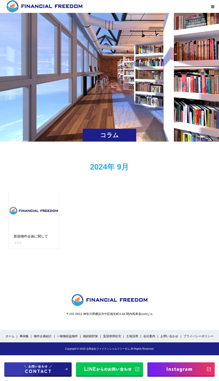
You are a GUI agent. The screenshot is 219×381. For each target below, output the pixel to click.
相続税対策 (90, 336)
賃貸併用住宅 (112, 336)
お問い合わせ (169, 336)
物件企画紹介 (43, 336)
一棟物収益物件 (67, 336)
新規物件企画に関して (31, 236)
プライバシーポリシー (198, 336)
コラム (17, 242)
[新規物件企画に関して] (34, 211)
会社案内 (149, 336)
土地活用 (132, 336)
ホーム (10, 336)
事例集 (24, 336)
